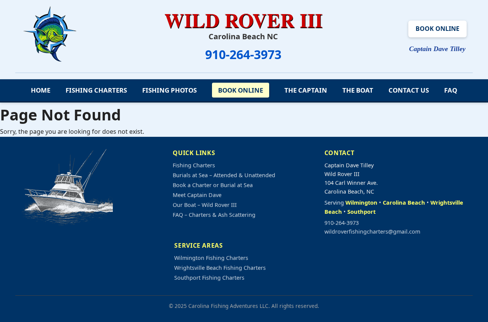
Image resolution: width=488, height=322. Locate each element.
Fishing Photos (169, 90)
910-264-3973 (243, 54)
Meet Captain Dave (197, 195)
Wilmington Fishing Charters (211, 257)
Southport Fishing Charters (209, 277)
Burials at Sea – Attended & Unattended (224, 175)
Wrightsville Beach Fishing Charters (220, 267)
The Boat (357, 90)
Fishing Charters (96, 90)
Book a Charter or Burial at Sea (213, 185)
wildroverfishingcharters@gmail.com (372, 231)
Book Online (437, 28)
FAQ (450, 90)
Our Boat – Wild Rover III (205, 204)
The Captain (305, 90)
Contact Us (408, 90)
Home (40, 90)
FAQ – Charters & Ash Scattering (214, 214)
